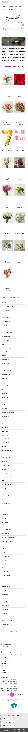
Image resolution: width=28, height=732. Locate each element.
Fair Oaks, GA (5, 427)
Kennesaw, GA (5, 469)
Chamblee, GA (5, 359)
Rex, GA (4, 552)
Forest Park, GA (6, 439)
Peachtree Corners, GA (8, 537)
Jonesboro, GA (5, 465)
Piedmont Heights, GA (7, 541)
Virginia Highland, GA (7, 617)
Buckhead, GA (5, 340)
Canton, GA (5, 352)
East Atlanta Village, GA (8, 412)
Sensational (7, 205)
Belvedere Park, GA (7, 333)
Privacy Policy (4, 663)
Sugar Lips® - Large (19, 150)
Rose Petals (19, 95)
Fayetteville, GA (6, 435)
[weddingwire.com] (19, 694)
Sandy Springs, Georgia (8, 722)
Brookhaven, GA (6, 336)
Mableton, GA (5, 495)
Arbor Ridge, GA (6, 314)
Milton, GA (4, 511)
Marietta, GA (5, 499)
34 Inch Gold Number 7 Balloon (7, 150)
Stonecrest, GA (6, 586)
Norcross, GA (5, 522)
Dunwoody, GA (5, 408)
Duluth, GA (4, 405)
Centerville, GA (6, 355)
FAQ (2, 667)
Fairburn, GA (5, 431)
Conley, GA (4, 378)
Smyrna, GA (5, 567)
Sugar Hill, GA (5, 590)
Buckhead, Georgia (7, 718)
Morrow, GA (5, 514)
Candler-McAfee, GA (7, 348)
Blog (2, 668)
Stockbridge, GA (6, 579)
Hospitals (3, 670)
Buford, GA (4, 344)
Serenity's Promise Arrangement (7, 261)
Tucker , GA (4, 598)
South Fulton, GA (6, 575)
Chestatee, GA (5, 363)
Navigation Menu (7, 29)
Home (3, 34)
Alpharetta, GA (5, 310)
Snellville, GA (5, 571)
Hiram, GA (4, 454)
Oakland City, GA (6, 530)
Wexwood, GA (5, 624)
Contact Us (3, 665)
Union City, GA (5, 605)
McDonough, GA (6, 503)
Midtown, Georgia (6, 725)
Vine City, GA (5, 609)
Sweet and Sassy (7, 95)
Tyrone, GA (4, 602)
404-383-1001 (10, 9)
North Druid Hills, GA (7, 526)
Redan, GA (4, 548)
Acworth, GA (5, 302)
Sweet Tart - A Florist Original (19, 178)
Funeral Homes (4, 672)
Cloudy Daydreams (19, 233)
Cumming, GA (5, 386)
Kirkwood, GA (5, 473)
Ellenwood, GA (5, 423)
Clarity (7, 178)
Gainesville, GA (5, 442)
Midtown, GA (5, 507)
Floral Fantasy (7, 288)
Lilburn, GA (4, 480)
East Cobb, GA (5, 416)
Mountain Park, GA (6, 518)
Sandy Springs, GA (6, 564)
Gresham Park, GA (6, 450)
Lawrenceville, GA (6, 477)
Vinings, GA (4, 613)
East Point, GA (5, 420)
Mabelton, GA (5, 492)
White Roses (7, 233)
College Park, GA (6, 374)
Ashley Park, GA (6, 321)
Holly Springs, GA (6, 458)
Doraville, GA (5, 397)
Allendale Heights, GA (7, 306)
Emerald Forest (19, 205)
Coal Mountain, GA (6, 370)
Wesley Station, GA (7, 620)
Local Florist (4, 674)
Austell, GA (4, 325)
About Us (3, 660)
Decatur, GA (5, 393)
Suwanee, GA (5, 594)
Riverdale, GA (5, 556)
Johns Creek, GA (6, 461)
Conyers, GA (5, 382)
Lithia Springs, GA (6, 484)
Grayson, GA (5, 446)
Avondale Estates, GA (7, 329)
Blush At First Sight (7, 122)
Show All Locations (13, 631)
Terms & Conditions (5, 661)
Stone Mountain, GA (7, 583)
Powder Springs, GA (7, 545)
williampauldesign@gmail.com (10, 652)
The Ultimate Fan (20, 122)
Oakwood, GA (5, 533)
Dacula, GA (4, 389)
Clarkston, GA (5, 367)
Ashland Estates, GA (7, 317)
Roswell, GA (5, 560)
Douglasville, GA (6, 401)
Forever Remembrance (19, 261)
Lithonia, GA (5, 488)
